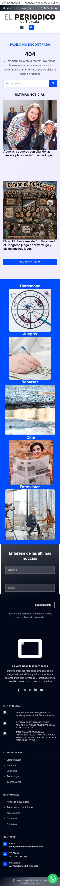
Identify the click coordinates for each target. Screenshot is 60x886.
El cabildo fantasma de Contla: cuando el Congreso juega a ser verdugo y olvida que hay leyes (29, 245)
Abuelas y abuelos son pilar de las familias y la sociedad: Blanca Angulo (35, 713)
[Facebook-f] (41, 8)
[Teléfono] (5, 854)
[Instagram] (45, 8)
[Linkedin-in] (52, 8)
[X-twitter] (48, 8)
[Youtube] (56, 8)
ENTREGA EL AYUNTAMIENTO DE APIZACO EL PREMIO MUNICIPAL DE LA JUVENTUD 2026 (35, 725)
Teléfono (14, 853)
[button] (22, 27)
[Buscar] (53, 83)
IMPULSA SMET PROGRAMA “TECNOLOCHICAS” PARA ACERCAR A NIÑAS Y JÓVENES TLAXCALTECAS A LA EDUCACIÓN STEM (36, 736)
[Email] (5, 844)
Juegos (30, 334)
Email (12, 843)
